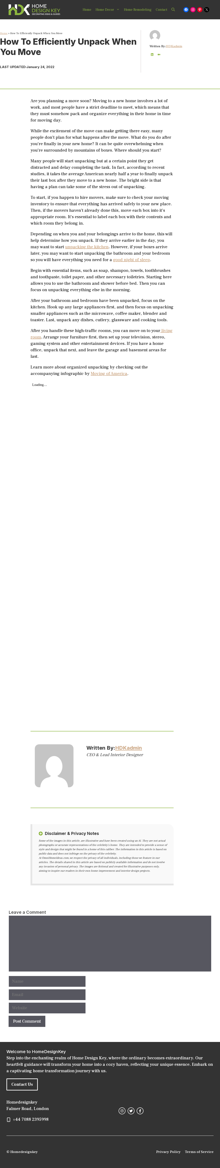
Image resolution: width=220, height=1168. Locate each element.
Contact (161, 10)
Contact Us (22, 1084)
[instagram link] (122, 1110)
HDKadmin (174, 46)
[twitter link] (131, 1110)
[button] (173, 9)
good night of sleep (131, 260)
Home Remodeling (137, 10)
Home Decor (105, 10)
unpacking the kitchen (86, 247)
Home (87, 10)
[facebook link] (140, 1110)
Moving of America (109, 373)
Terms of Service (199, 1152)
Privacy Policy (168, 1152)
